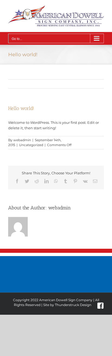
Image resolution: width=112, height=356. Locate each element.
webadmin (22, 140)
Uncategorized (31, 145)
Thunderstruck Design (73, 305)
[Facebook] (100, 306)
